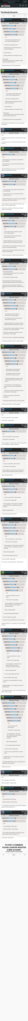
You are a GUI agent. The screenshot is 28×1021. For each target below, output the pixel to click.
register (21, 847)
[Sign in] (23, 5)
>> (15, 25)
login (11, 847)
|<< (3, 15)
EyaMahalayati (11, 28)
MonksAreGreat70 (11, 25)
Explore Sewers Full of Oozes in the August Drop (11, 1)
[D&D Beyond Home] (5, 5)
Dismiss (25, 1)
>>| (24, 15)
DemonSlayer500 (10, 266)
